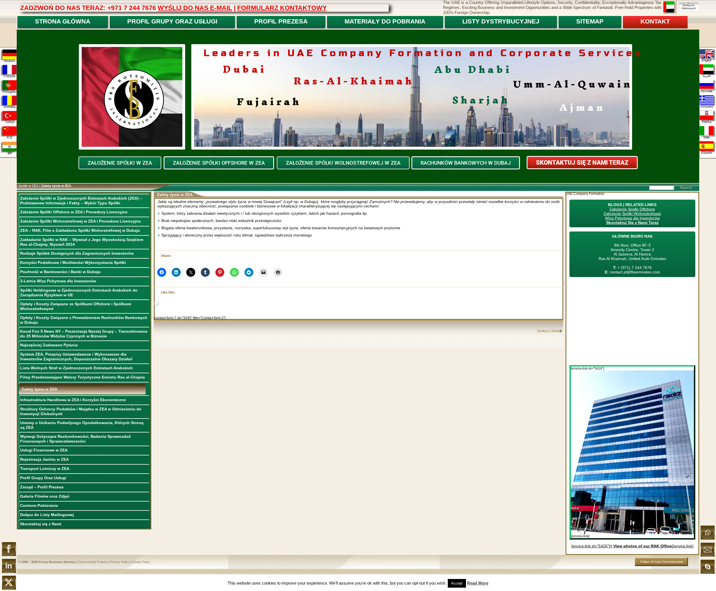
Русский (706, 91)
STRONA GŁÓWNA (62, 21)
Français (10, 76)
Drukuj (542, 331)
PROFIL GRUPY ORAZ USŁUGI (172, 21)
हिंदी (10, 153)
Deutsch (9, 61)
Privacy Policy (119, 562)
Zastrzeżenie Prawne (92, 562)
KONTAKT (655, 21)
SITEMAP (590, 21)
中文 (9, 137)
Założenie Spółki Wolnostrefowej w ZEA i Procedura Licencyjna (80, 221)
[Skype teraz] (708, 573)
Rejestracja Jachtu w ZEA (44, 459)
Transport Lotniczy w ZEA (44, 468)
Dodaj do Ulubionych (689, 7)
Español (706, 152)
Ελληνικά (706, 106)
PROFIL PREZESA (281, 21)
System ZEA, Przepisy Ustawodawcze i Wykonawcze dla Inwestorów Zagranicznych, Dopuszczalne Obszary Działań (76, 356)
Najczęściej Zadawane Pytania (49, 345)
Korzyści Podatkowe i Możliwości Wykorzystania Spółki (73, 262)
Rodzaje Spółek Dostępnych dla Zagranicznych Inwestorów (77, 253)
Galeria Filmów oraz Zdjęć (44, 496)
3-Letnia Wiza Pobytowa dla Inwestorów (58, 281)
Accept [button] (457, 583)
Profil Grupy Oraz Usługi (43, 478)
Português (10, 91)
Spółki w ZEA (28, 186)
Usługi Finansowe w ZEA (44, 450)
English (707, 60)
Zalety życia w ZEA (39, 389)
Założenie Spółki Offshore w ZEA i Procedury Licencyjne (74, 212)
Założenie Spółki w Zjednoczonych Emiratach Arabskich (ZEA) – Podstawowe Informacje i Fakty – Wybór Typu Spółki (81, 200)
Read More (477, 583)
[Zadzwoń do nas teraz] (708, 538)
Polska (706, 122)
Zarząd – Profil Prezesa (41, 487)
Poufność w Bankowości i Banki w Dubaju (60, 272)
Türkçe (10, 122)
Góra (555, 331)
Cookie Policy (141, 562)
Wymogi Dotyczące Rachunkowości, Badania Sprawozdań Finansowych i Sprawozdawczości (75, 438)
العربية (707, 75)
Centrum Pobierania (39, 505)
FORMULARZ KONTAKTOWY (282, 7)
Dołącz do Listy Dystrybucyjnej (661, 561)
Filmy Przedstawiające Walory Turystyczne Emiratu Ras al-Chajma (82, 377)
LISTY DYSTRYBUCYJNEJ (500, 21)
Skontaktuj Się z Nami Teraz (632, 222)
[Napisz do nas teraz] (708, 555)
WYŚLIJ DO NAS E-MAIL (195, 7)
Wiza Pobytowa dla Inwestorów (632, 218)
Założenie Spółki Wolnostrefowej (632, 213)
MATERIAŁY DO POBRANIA (385, 21)
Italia (706, 137)
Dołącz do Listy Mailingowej (47, 514)
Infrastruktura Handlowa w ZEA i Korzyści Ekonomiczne (73, 400)
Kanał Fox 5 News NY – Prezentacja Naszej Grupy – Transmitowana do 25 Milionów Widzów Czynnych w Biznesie (83, 333)
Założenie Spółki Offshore (632, 209)
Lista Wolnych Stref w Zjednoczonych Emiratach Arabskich (76, 368)
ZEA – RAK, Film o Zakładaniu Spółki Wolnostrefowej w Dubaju (80, 230)
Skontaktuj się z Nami (40, 524)
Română (9, 106)
